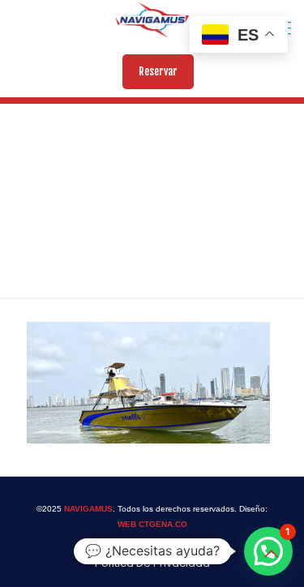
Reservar (158, 71)
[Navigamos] (152, 20)
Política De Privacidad (152, 563)
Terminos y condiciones (147, 547)
